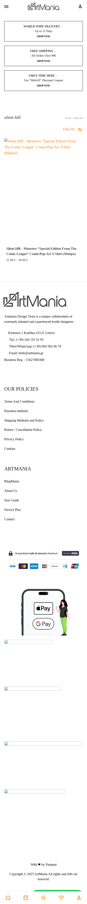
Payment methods (16, 411)
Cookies (9, 448)
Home (68, 118)
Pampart (51, 864)
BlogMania (11, 481)
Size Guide (11, 500)
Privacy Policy (14, 439)
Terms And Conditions (19, 401)
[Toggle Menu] (6, 6)
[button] (8, 898)
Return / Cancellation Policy (23, 429)
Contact (9, 519)
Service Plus (12, 509)
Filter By (69, 129)
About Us (10, 491)
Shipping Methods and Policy (24, 420)
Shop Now (43, 36)
